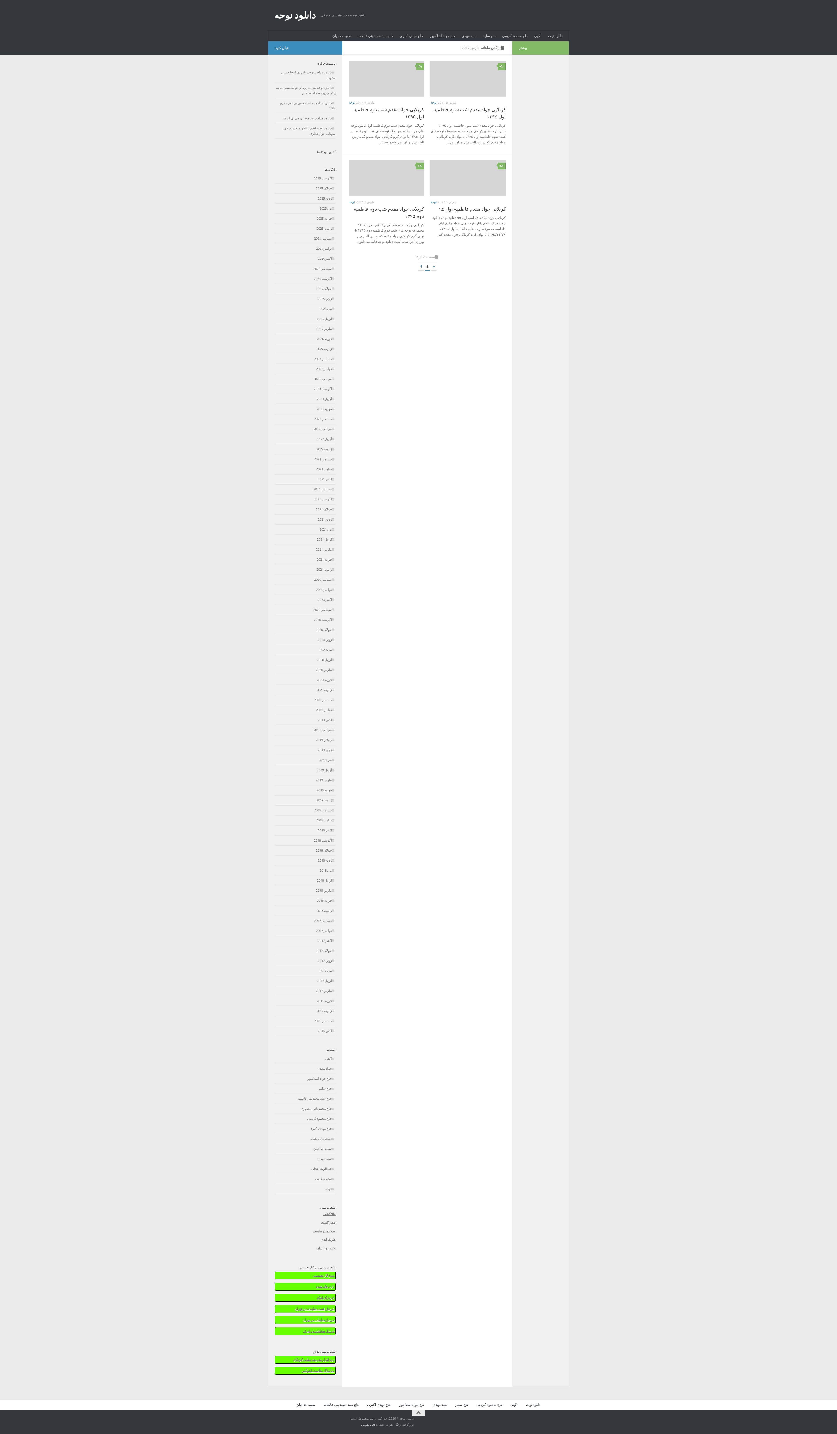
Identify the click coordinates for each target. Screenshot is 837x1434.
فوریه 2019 (324, 790)
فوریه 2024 (324, 339)
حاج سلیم (489, 36)
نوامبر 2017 (324, 931)
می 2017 (326, 971)
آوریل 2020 (324, 660)
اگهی (537, 36)
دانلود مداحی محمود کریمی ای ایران (307, 118)
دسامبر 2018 (323, 810)
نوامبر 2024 (324, 249)
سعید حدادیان (342, 36)
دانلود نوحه (295, 15)
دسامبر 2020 (323, 580)
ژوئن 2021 (325, 519)
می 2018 (326, 870)
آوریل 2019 (324, 770)
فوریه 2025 (324, 218)
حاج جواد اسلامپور (443, 36)
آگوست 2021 (323, 499)
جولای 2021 (324, 509)
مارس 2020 (324, 670)
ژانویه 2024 (324, 349)
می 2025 (326, 208)
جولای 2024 (324, 289)
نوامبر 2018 (324, 820)
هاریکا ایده (329, 1240)
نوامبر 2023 (324, 369)
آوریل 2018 (324, 881)
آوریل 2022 (324, 439)
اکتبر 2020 (325, 600)
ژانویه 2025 (324, 228)
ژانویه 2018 (324, 911)
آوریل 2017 (324, 981)
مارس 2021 (324, 549)
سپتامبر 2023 (322, 379)
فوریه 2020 (324, 680)
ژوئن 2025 (325, 198)
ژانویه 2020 (324, 690)
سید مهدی (469, 36)
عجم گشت (328, 1223)
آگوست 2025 (323, 178)
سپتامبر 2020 (322, 610)
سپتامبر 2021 (322, 489)
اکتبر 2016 (325, 1031)
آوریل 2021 (324, 539)
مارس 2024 (324, 329)
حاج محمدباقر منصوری (316, 1109)
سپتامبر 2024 (322, 269)
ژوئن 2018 (325, 860)
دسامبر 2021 (323, 459)
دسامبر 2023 (323, 359)
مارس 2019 (324, 780)
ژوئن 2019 (325, 750)
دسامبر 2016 (323, 1021)
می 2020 (326, 650)
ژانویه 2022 (324, 449)
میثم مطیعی (323, 1179)
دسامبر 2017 (323, 921)
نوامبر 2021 (324, 469)
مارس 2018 (324, 891)
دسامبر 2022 (323, 419)
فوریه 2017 (324, 1001)
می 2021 (326, 529)
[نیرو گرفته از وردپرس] (397, 1424)
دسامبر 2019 (323, 700)
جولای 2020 (324, 630)
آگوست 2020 (323, 620)
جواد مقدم (325, 1068)
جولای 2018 (324, 850)
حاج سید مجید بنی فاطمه (376, 36)
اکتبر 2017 (325, 941)
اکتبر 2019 (325, 720)
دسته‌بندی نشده (321, 1139)
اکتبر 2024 (325, 259)
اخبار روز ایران (326, 1248)
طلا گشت (329, 1214)
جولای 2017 (324, 951)
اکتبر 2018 (325, 830)
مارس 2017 (324, 991)
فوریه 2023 (324, 409)
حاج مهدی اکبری (412, 36)
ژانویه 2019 (324, 800)
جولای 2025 (324, 188)
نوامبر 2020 (324, 590)
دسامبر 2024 (323, 239)
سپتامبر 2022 (322, 429)
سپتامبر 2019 (322, 730)
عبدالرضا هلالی (321, 1169)
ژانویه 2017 (324, 1011)
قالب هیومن (368, 1424)
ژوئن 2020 (325, 640)
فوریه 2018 (324, 901)
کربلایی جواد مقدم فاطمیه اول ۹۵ (472, 209)
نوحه (352, 102)
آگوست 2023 (323, 389)
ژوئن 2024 (325, 299)
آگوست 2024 (323, 279)
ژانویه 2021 (324, 570)
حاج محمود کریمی (515, 36)
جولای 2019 (324, 740)
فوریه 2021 (324, 560)
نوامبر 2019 (324, 710)
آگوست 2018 (323, 840)
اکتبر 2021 (325, 479)
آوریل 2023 (324, 399)
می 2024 (326, 309)
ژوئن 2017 (325, 961)
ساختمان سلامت (324, 1231)
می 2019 (326, 760)
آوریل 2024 (324, 319)
